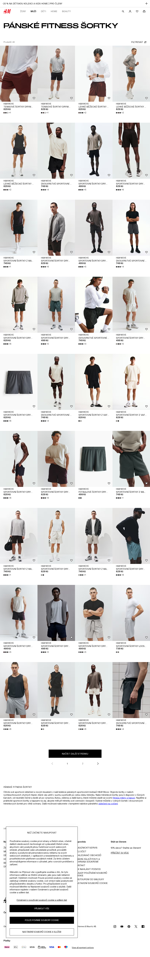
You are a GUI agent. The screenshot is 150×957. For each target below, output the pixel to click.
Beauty (66, 11)
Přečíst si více (120, 853)
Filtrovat (137, 42)
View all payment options (83, 947)
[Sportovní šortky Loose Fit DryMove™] (131, 613)
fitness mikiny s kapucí (124, 798)
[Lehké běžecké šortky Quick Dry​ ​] (93, 74)
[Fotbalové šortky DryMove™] (93, 459)
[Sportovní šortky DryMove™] (93, 151)
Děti (43, 11)
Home (54, 11)
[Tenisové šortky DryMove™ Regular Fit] (19, 74)
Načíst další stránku (75, 754)
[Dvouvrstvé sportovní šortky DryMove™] (56, 151)
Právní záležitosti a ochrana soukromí (87, 860)
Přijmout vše (41, 908)
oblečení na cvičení (108, 803)
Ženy (23, 11)
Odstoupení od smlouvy (89, 879)
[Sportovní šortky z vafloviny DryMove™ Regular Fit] (93, 382)
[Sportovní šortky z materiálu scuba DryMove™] (19, 228)
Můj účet (80, 851)
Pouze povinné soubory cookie (42, 920)
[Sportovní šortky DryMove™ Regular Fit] (56, 536)
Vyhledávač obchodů (88, 855)
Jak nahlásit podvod (88, 869)
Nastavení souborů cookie (91, 883)
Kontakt (80, 865)
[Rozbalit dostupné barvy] (80, 421)
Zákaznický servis (86, 847)
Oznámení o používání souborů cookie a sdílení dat (42, 900)
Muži (33, 11)
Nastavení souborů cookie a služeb (41, 932)
